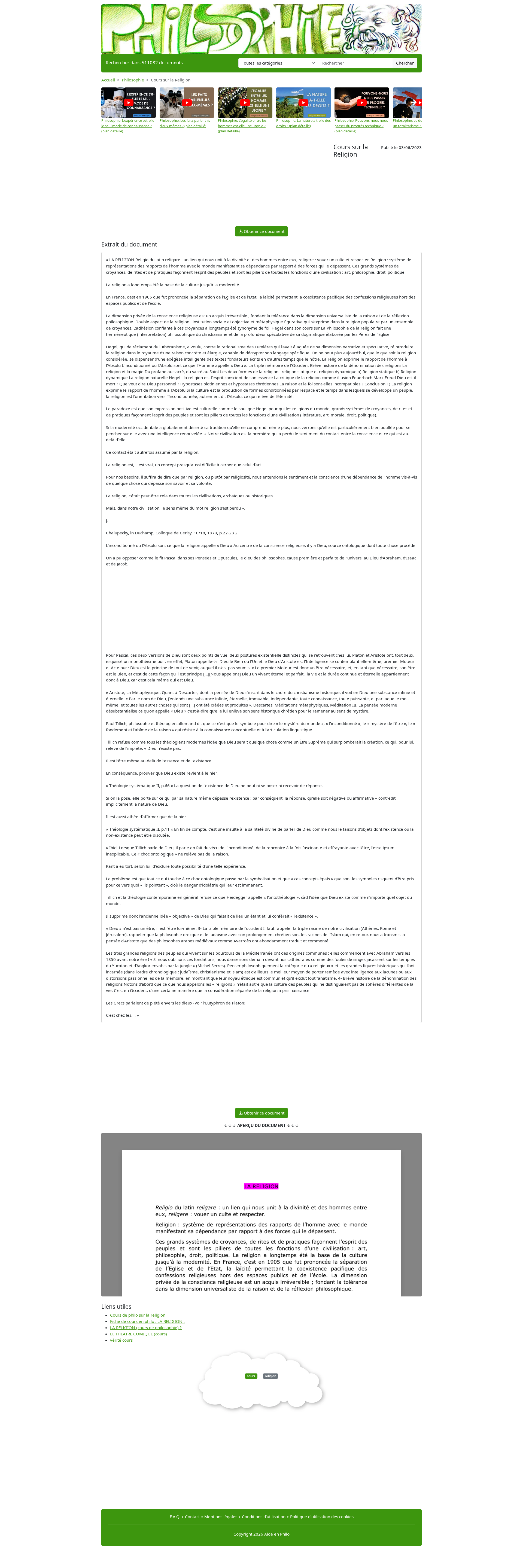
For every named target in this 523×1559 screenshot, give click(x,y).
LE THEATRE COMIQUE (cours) (138, 1333)
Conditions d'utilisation (263, 1516)
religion (270, 1376)
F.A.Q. (175, 1516)
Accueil (108, 80)
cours (251, 1376)
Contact (192, 1516)
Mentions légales (220, 1516)
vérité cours (121, 1340)
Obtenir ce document (263, 231)
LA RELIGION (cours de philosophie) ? (146, 1327)
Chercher (405, 63)
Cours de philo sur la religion (137, 1315)
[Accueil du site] (261, 26)
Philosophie (133, 80)
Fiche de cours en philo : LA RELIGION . (147, 1321)
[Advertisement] (217, 184)
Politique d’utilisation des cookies (322, 1516)
